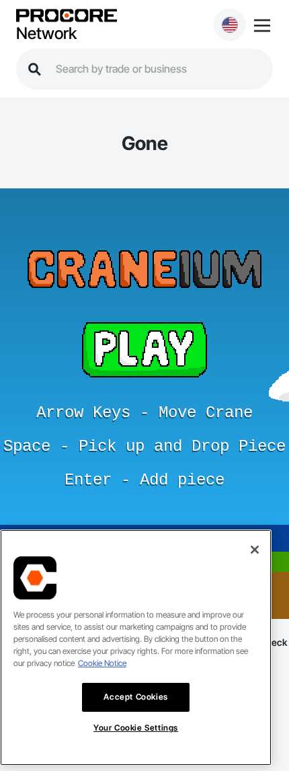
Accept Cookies (135, 697)
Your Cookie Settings (135, 728)
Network (46, 33)
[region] (136, 647)
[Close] (255, 549)
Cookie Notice (102, 663)
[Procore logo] (66, 16)
